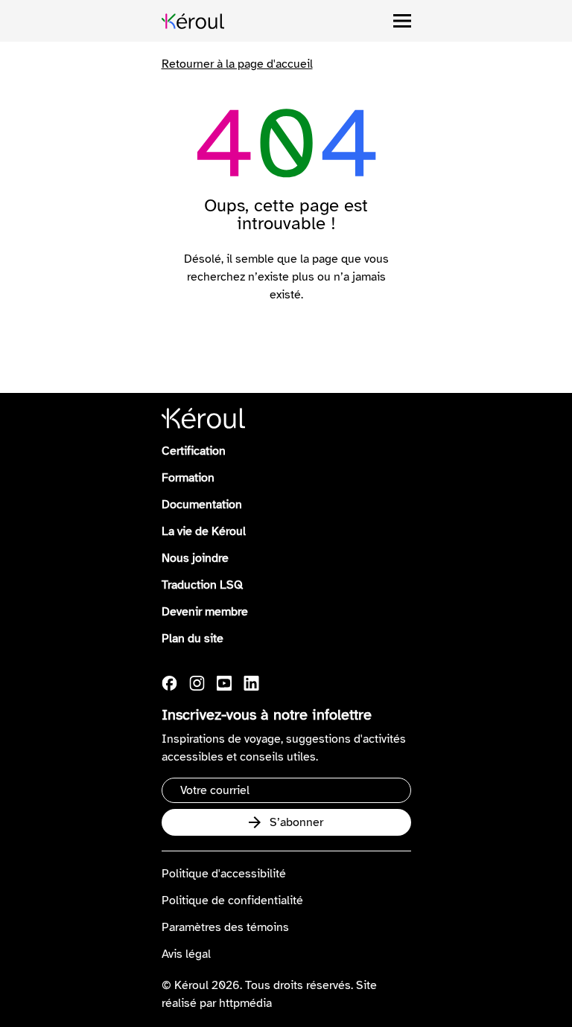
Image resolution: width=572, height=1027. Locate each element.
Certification (194, 451)
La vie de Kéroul (204, 531)
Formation (188, 477)
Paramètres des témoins (225, 927)
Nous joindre (195, 558)
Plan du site (192, 638)
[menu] (402, 21)
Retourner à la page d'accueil (237, 64)
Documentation (202, 504)
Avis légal (186, 954)
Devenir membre (205, 611)
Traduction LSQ (202, 585)
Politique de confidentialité (232, 900)
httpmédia (245, 1003)
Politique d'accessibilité (224, 873)
